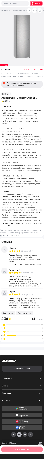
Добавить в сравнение (29, 10)
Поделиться (40, 10)
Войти (37, 3)
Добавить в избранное (34, 10)
